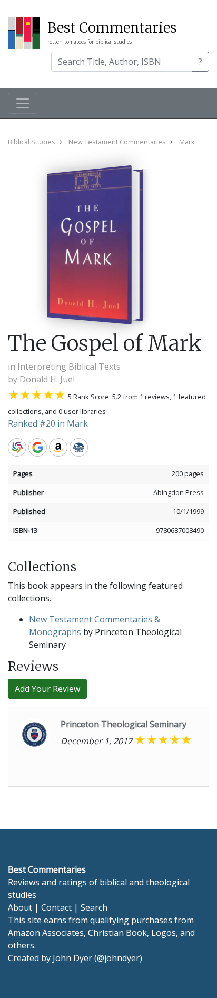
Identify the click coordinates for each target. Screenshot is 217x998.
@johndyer (118, 958)
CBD (79, 447)
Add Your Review (47, 689)
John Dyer (72, 958)
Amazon (58, 447)
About (20, 907)
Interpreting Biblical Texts (69, 366)
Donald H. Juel (47, 379)
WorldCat (17, 447)
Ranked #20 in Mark (48, 423)
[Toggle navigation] (22, 103)
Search (94, 907)
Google (37, 447)
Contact (56, 907)
